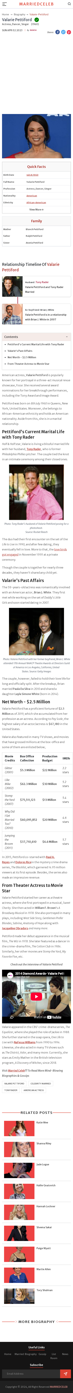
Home (7, 1354)
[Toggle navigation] (5, 4)
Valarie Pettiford (14, 1083)
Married (19, 1354)
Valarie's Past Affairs (20, 350)
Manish (33, 30)
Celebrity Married (41, 1083)
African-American (36, 202)
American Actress (34, 1090)
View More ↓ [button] (36, 209)
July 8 (29, 174)
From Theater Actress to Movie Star (28, 363)
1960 (35, 174)
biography (19, 14)
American (31, 195)
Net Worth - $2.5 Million (22, 357)
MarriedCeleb (36, 4)
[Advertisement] (36, 74)
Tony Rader (42, 282)
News (65, 1354)
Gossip (42, 1354)
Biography (31, 1354)
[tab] (36, 337)
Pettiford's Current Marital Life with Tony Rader (36, 344)
